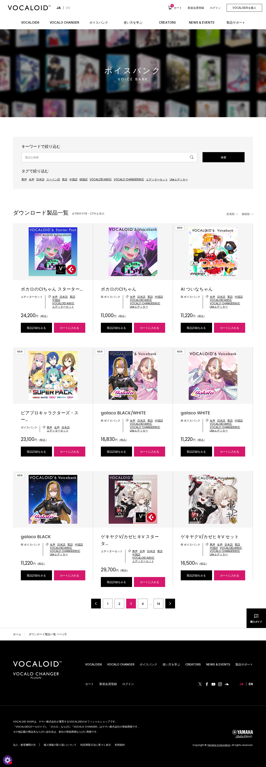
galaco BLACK (36, 537)
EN (68, 8)
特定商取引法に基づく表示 (95, 744)
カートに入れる (69, 327)
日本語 (40, 179)
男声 (24, 179)
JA (241, 684)
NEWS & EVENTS (218, 664)
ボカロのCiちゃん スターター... (52, 289)
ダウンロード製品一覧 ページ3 (47, 634)
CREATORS (193, 664)
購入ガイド (256, 621)
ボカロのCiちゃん (119, 289)
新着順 (230, 214)
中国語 (73, 179)
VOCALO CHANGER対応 (129, 179)
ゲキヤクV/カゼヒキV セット (210, 537)
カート (177, 7)
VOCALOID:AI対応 (101, 179)
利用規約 (120, 744)
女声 (31, 179)
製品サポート (244, 664)
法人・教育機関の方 (24, 744)
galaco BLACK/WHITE (123, 413)
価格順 (246, 214)
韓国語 (83, 179)
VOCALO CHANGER (120, 664)
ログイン (215, 7)
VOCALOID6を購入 (244, 7)
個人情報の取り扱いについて (60, 744)
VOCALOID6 (93, 664)
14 (158, 604)
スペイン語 (53, 179)
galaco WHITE (195, 413)
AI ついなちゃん (197, 289)
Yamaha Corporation (218, 745)
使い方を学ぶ (171, 664)
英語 (64, 179)
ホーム (17, 634)
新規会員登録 (196, 7)
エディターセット (157, 179)
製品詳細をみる (36, 327)
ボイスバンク (148, 664)
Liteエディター (179, 179)
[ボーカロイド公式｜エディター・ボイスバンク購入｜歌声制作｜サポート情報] (37, 666)
